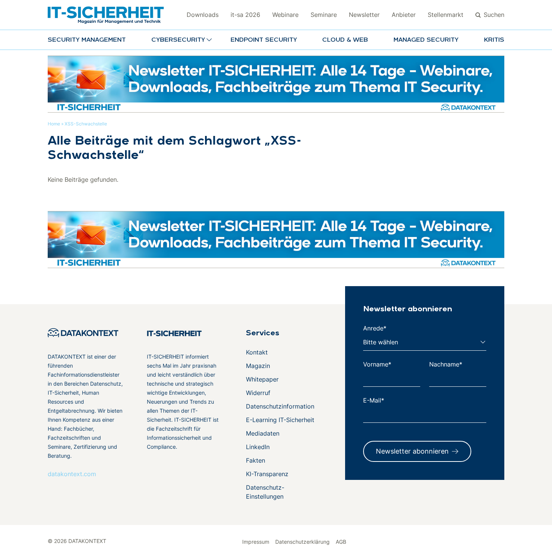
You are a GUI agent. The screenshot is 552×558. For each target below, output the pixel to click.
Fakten (255, 460)
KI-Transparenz (267, 474)
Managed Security (426, 40)
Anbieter (404, 14)
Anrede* (374, 328)
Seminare (324, 14)
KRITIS (494, 40)
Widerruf (258, 393)
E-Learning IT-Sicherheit (280, 420)
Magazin (258, 365)
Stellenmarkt (445, 14)
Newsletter (364, 14)
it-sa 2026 (245, 14)
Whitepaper (262, 379)
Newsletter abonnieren (412, 451)
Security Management (87, 40)
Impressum (255, 541)
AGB (341, 541)
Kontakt (257, 352)
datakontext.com (72, 474)
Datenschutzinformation (280, 406)
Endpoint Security (264, 40)
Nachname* (445, 364)
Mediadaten (262, 433)
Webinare (285, 14)
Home (54, 124)
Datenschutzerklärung (302, 541)
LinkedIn (258, 447)
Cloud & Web (345, 40)
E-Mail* (373, 400)
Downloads (203, 14)
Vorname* (377, 364)
